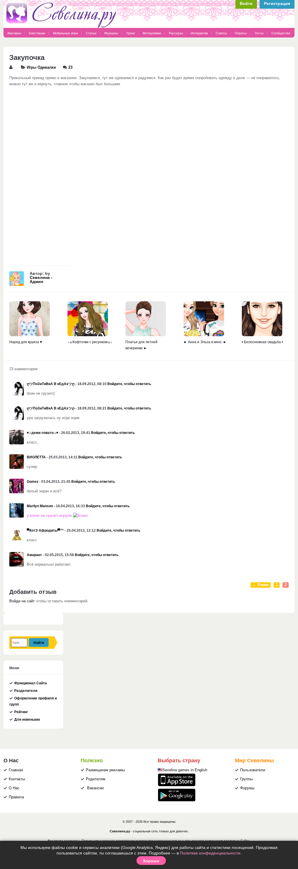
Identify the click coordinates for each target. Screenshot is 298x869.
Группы (246, 779)
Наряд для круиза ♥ (25, 342)
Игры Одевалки (41, 67)
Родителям (95, 779)
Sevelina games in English (184, 770)
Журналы (111, 33)
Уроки (130, 33)
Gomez (32, 482)
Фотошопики (152, 33)
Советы (221, 33)
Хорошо (151, 860)
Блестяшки (37, 33)
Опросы (241, 33)
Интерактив (199, 33)
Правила (16, 797)
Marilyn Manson (40, 506)
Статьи (91, 33)
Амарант (34, 555)
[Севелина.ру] (62, 27)
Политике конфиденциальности (210, 853)
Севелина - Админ (41, 279)
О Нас (14, 788)
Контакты (17, 779)
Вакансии (95, 788)
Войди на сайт (22, 601)
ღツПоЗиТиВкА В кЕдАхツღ (50, 384)
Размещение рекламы (105, 770)
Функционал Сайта (30, 683)
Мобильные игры (65, 33)
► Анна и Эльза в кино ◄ (205, 342)
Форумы (247, 788)
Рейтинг (21, 712)
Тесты (259, 33)
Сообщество (281, 33)
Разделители (25, 691)
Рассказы (176, 33)
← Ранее (261, 585)
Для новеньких (27, 719)
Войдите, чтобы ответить (129, 384)
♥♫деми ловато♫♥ (42, 433)
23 (70, 67)
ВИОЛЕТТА (36, 457)
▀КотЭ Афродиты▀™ (45, 530)
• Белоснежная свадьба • (262, 342)
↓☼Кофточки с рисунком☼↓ (90, 342)
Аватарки (14, 33)
